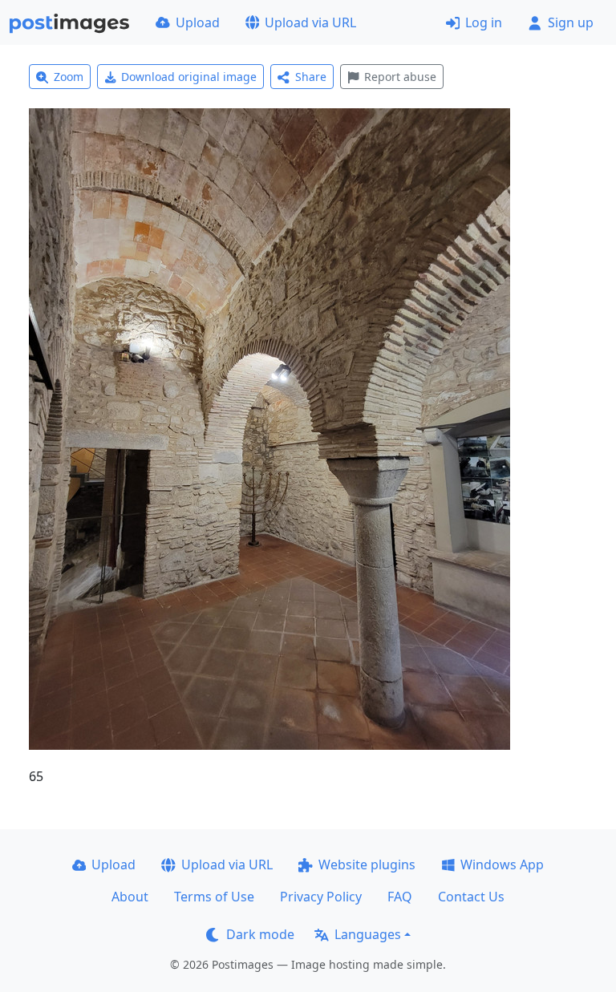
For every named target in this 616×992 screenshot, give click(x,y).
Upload (198, 22)
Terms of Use (214, 896)
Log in (483, 22)
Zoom (68, 76)
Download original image (189, 76)
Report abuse (400, 76)
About (129, 896)
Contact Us (471, 896)
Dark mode (260, 934)
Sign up (571, 22)
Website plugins (366, 864)
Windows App (502, 864)
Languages (367, 934)
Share (310, 76)
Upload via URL (310, 22)
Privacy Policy (321, 896)
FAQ (399, 896)
